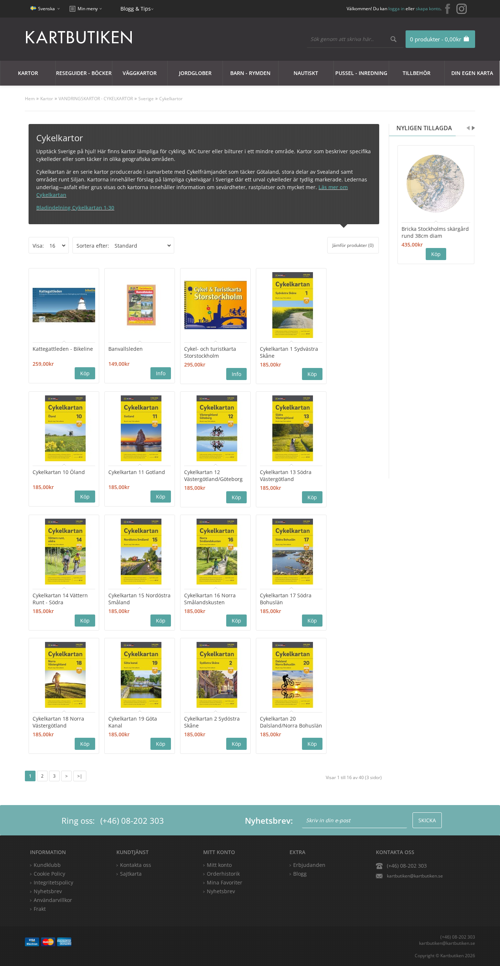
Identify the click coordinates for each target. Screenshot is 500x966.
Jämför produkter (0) (353, 245)
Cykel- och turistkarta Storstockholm (210, 352)
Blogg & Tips (135, 8)
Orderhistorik (223, 873)
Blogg (300, 873)
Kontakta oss (135, 864)
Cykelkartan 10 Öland (59, 472)
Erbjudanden (309, 864)
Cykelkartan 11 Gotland (136, 472)
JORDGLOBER (195, 72)
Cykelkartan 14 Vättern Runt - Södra (60, 599)
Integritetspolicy (53, 882)
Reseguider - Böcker (84, 72)
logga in (396, 8)
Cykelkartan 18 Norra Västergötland (58, 722)
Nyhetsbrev (221, 891)
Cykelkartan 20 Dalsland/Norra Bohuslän (291, 722)
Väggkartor (140, 72)
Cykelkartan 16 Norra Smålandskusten (210, 599)
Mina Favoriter (224, 882)
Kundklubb (47, 864)
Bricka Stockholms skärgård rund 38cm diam (435, 232)
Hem (30, 98)
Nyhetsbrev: (269, 820)
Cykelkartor (171, 98)
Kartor (28, 72)
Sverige (146, 98)
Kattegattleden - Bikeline (63, 348)
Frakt (40, 908)
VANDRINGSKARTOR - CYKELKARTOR (96, 98)
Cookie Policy (49, 873)
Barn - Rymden (250, 72)
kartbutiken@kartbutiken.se (415, 876)
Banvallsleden (125, 348)
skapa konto (428, 8)
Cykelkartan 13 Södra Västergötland (285, 475)
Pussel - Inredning (361, 72)
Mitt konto (219, 864)
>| (79, 776)
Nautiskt (306, 72)
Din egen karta (472, 72)
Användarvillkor (53, 900)
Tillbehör (416, 72)
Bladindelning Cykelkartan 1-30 (75, 207)
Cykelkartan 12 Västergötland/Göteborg (213, 475)
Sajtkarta (131, 873)
